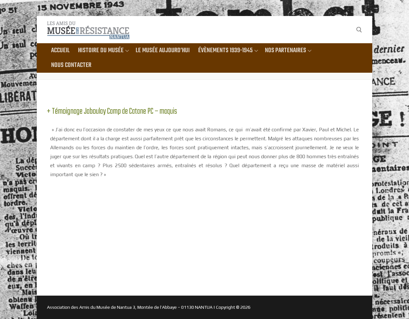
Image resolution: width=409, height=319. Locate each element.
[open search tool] (359, 30)
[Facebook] (346, 30)
